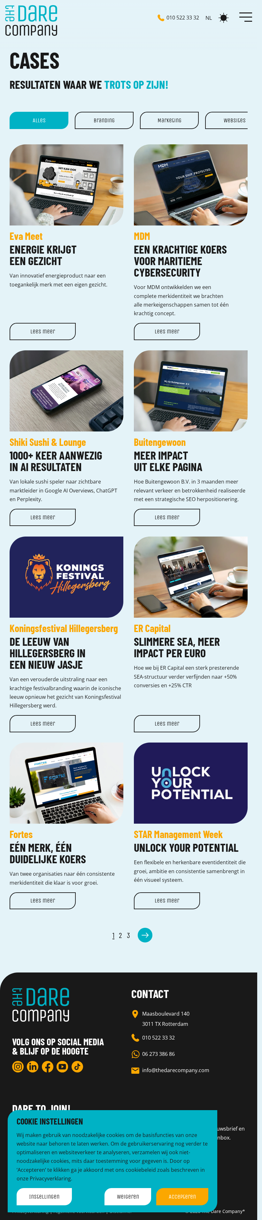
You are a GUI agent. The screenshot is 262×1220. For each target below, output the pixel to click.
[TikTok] (77, 1066)
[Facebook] (47, 1066)
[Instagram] (18, 1066)
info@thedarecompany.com (175, 1070)
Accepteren (182, 1196)
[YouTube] (62, 1066)
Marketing (169, 120)
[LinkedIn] (32, 1066)
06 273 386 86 (158, 1053)
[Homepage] (31, 20)
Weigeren (128, 1196)
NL (208, 17)
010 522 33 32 (158, 1037)
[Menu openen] (245, 16)
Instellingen (44, 1196)
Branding (104, 120)
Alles (39, 120)
